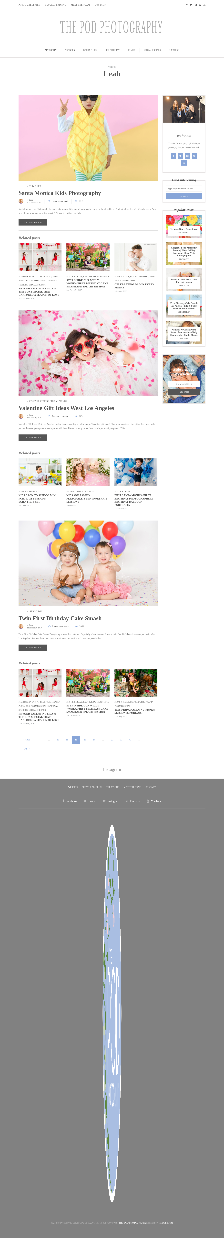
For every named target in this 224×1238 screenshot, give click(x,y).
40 (130, 740)
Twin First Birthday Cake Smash (60, 618)
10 (58, 740)
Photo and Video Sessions (33, 281)
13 (85, 740)
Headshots (103, 276)
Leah (112, 73)
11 (67, 740)
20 (112, 740)
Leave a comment (60, 201)
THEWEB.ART (165, 1223)
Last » (27, 749)
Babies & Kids (90, 50)
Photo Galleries (29, 5)
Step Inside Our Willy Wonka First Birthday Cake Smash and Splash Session (87, 283)
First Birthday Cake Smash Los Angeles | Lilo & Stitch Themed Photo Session (184, 306)
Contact (100, 5)
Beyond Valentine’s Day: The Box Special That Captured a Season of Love (39, 291)
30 (121, 740)
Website (73, 787)
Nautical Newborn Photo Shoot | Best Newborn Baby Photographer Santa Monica (184, 332)
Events (24, 276)
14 (94, 740)
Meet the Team (132, 787)
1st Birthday (113, 50)
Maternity (51, 50)
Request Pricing (55, 5)
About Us (174, 50)
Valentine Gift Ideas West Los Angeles (66, 408)
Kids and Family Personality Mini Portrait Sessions (86, 498)
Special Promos (152, 50)
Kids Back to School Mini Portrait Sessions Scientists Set (37, 498)
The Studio (113, 787)
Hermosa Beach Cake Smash (184, 229)
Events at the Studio (40, 276)
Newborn (70, 50)
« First (26, 740)
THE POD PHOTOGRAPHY (132, 1223)
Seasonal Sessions (39, 401)
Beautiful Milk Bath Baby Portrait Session (184, 280)
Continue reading (33, 222)
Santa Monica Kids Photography (60, 193)
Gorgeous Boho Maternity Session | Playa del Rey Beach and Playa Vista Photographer (184, 252)
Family (131, 50)
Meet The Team (80, 5)
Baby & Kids (35, 186)
